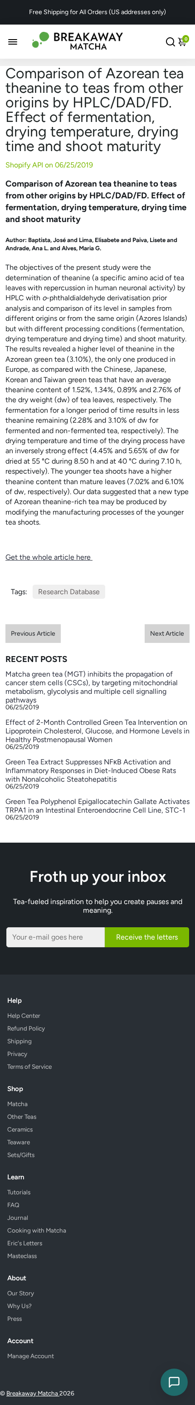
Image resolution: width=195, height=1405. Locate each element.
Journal (17, 1217)
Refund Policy (26, 1028)
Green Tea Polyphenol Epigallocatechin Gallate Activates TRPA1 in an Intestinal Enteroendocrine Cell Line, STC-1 (97, 805)
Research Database (69, 591)
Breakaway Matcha (32, 1393)
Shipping (19, 1041)
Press (14, 1318)
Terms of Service (29, 1066)
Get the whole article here (49, 557)
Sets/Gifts (20, 1154)
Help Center (23, 1015)
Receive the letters (147, 937)
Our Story (20, 1293)
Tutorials (18, 1192)
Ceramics (20, 1129)
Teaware (18, 1142)
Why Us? (19, 1305)
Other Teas (21, 1116)
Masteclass (22, 1255)
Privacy (17, 1053)
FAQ (13, 1204)
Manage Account (30, 1356)
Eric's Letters (24, 1243)
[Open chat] (174, 1382)
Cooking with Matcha (36, 1230)
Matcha (17, 1103)
